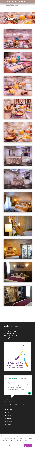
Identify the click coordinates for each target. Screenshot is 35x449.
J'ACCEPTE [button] (28, 446)
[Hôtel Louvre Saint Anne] (18, 49)
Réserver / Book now (17, 1)
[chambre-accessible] (18, 282)
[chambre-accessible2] (18, 305)
